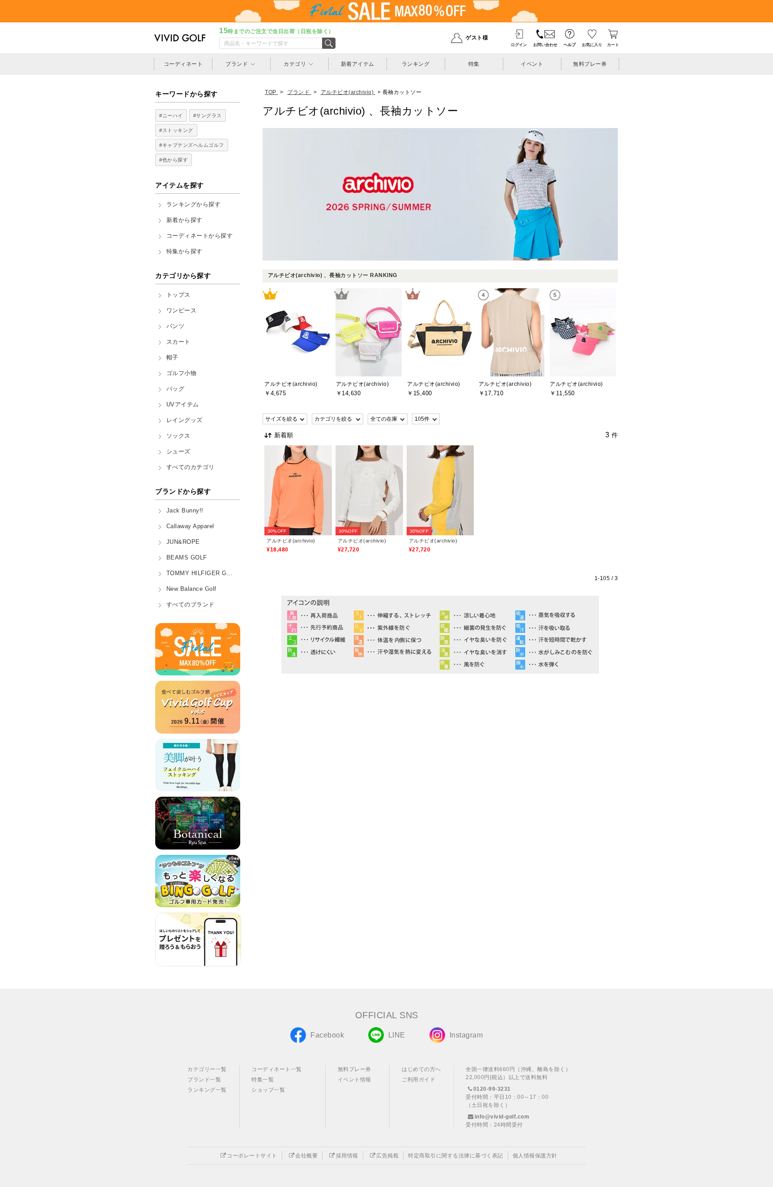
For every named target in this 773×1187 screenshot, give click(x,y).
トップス (178, 295)
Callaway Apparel (190, 526)
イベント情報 (354, 1079)
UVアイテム (182, 404)
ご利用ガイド (418, 1079)
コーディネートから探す (199, 236)
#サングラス (207, 115)
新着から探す (184, 220)
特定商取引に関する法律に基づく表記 (455, 1156)
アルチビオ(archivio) (291, 540)
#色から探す (173, 159)
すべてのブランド (190, 605)
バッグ (175, 389)
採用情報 (347, 1156)
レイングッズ (184, 420)
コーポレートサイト (252, 1156)
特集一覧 (262, 1079)
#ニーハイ (171, 115)
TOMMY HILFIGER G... (199, 573)
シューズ (178, 451)
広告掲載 (387, 1156)
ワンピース (181, 310)
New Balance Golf (191, 589)
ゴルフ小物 (181, 373)
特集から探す (184, 251)
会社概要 (306, 1156)
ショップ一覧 (268, 1090)
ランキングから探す (193, 204)
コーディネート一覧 (276, 1069)
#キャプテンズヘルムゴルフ (191, 145)
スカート (178, 342)
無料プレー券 (354, 1069)
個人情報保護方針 (535, 1156)
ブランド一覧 (204, 1079)
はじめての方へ (421, 1069)
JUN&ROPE (183, 542)
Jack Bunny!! (185, 511)
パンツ (175, 326)
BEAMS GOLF (186, 558)
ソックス (178, 436)
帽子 (172, 357)
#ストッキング (176, 130)
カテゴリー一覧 (207, 1069)
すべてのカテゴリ (190, 467)
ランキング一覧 (207, 1090)
